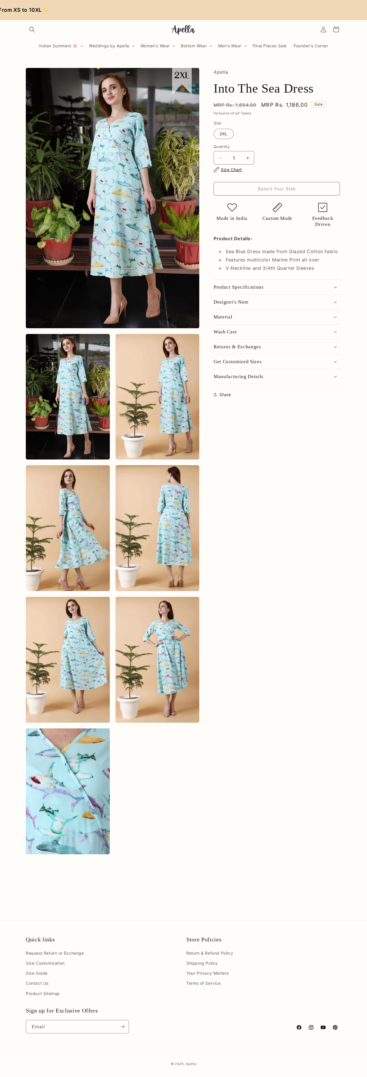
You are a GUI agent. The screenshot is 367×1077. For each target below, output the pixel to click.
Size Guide (37, 973)
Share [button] (225, 394)
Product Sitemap (43, 993)
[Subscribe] (122, 1026)
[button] (32, 29)
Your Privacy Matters (207, 973)
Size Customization (45, 963)
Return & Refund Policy (209, 953)
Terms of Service (203, 983)
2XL (224, 133)
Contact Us (37, 983)
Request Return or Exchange (55, 953)
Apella (191, 1064)
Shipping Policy (202, 963)
